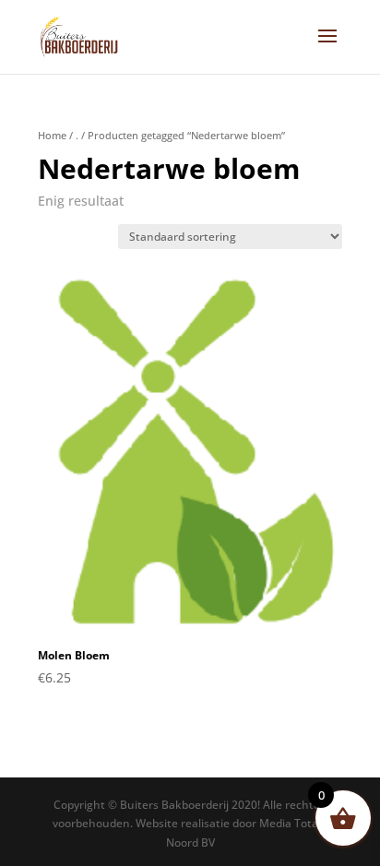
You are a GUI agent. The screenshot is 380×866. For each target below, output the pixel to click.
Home (52, 135)
